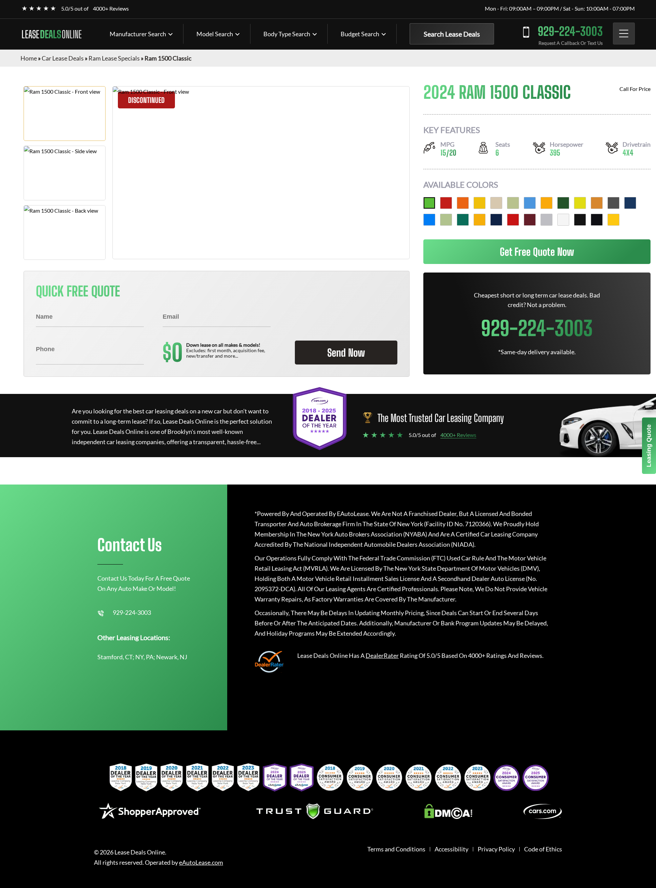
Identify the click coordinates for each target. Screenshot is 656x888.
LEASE (52, 34)
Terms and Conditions (396, 849)
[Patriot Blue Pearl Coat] (496, 219)
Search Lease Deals (452, 34)
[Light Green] (446, 219)
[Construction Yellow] (546, 203)
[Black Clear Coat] (580, 219)
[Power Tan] (596, 203)
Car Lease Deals (63, 58)
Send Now (346, 352)
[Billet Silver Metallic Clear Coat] (546, 219)
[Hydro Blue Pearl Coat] (429, 219)
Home (28, 58)
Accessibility (451, 849)
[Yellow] (479, 203)
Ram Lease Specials (114, 58)
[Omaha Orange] (462, 203)
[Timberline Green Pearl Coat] (462, 219)
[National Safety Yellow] (580, 203)
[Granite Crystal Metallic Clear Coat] (613, 203)
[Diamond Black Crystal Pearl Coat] (596, 219)
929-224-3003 (570, 31)
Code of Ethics (543, 849)
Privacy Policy (496, 849)
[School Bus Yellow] (479, 219)
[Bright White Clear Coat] (563, 219)
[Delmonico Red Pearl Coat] (529, 219)
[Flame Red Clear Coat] (513, 219)
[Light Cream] (496, 203)
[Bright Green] (513, 203)
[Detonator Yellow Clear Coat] (613, 219)
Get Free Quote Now (537, 252)
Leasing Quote (648, 445)
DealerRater (382, 655)
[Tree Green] (563, 203)
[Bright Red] (446, 203)
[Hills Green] (429, 203)
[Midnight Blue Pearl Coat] (630, 203)
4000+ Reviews (111, 8)
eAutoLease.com (201, 862)
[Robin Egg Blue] (529, 203)
